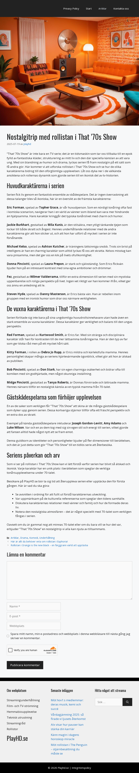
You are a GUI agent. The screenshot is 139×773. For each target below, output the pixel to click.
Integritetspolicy (81, 767)
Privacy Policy (71, 8)
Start (89, 8)
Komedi (33, 537)
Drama (24, 537)
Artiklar (102, 8)
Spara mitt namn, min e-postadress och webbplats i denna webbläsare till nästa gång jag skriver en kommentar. (70, 636)
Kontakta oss (121, 8)
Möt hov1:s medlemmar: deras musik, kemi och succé (67, 704)
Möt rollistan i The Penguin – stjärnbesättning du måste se (69, 749)
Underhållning (47, 537)
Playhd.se (63, 767)
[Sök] (127, 702)
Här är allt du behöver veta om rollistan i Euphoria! (39, 541)
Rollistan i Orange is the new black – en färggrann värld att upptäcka (49, 545)
